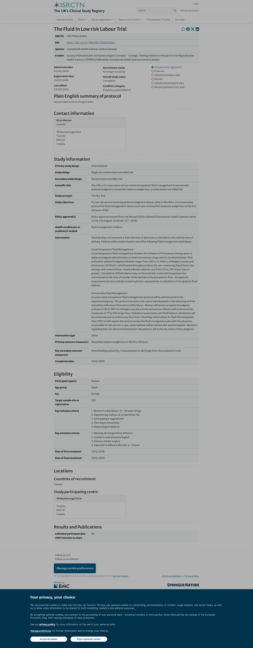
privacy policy (47, 624)
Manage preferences (41, 631)
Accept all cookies (49, 639)
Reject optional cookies (88, 639)
